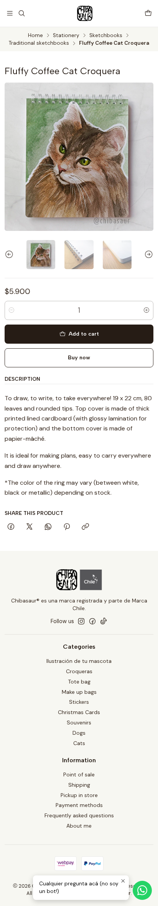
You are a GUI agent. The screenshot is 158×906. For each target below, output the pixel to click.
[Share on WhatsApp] (48, 527)
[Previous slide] (10, 254)
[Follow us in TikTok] (103, 621)
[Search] (21, 13)
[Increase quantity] (146, 310)
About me (79, 825)
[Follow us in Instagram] (81, 621)
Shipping (79, 784)
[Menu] (10, 13)
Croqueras (79, 671)
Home (35, 35)
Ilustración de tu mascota (79, 661)
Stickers (79, 701)
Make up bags (79, 691)
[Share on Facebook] (11, 527)
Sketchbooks (105, 35)
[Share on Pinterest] (66, 527)
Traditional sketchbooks (39, 43)
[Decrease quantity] (11, 310)
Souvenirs (79, 722)
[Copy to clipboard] (85, 527)
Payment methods (79, 805)
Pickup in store (79, 795)
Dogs (79, 732)
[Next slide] (147, 254)
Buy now (79, 357)
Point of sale (79, 774)
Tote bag (79, 681)
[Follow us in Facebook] (92, 621)
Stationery (66, 35)
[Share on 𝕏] (29, 527)
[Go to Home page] (84, 13)
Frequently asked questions (79, 815)
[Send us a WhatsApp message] (142, 890)
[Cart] (148, 13)
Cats (79, 743)
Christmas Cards (79, 712)
